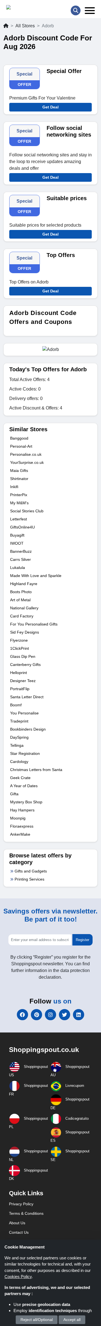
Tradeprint (19, 721)
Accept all (72, 1319)
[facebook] (22, 1014)
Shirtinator (19, 478)
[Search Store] (76, 10)
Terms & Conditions (26, 1213)
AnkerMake (20, 834)
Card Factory (21, 616)
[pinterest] (36, 1014)
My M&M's (19, 503)
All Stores (25, 25)
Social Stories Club (26, 511)
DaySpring (19, 737)
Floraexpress (21, 826)
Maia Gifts (19, 470)
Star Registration (25, 753)
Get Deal (50, 107)
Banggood (19, 438)
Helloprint (18, 672)
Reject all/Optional (36, 1319)
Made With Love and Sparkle (35, 575)
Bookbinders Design (28, 729)
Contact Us (19, 1232)
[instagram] (50, 1014)
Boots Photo (21, 592)
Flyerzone (19, 640)
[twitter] (64, 1014)
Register (82, 940)
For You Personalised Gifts (34, 624)
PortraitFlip (19, 689)
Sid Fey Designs (24, 632)
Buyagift (17, 535)
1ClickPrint (19, 648)
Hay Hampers (22, 810)
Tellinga (17, 745)
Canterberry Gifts (25, 664)
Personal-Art (21, 446)
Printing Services (29, 879)
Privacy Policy (21, 1204)
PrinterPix (18, 495)
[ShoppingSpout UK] (27, 8)
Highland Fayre (23, 583)
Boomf (16, 705)
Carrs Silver (20, 559)
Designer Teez (23, 680)
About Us (17, 1223)
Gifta (14, 794)
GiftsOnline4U (22, 527)
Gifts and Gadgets (31, 871)
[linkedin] (78, 1014)
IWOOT (17, 543)
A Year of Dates (24, 786)
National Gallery (24, 608)
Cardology (19, 761)
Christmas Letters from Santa (36, 769)
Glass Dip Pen (22, 656)
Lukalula (17, 567)
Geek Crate (20, 777)
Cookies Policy (18, 1276)
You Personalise (24, 713)
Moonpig (18, 818)
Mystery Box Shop (26, 802)
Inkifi (14, 486)
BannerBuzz (21, 551)
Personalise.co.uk (26, 454)
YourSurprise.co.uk (27, 462)
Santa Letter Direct (26, 697)
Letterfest (18, 519)
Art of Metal (20, 600)
